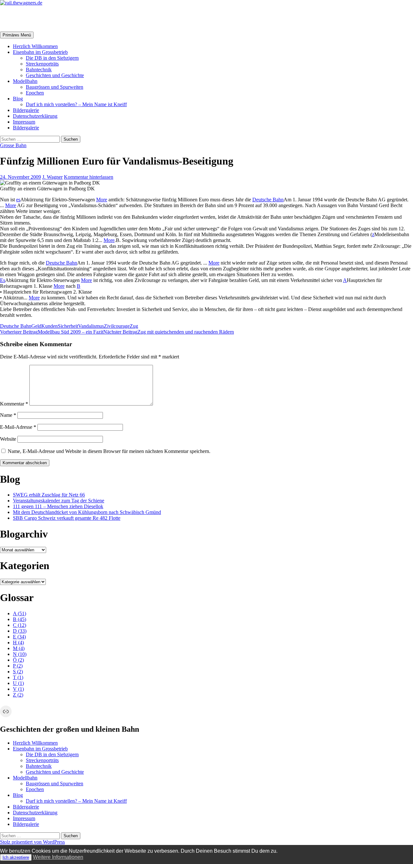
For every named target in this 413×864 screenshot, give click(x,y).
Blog (18, 98)
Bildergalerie (26, 110)
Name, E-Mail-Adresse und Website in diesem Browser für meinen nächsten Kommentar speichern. (109, 451)
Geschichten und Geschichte (55, 75)
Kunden (49, 326)
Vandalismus (91, 326)
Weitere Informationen (58, 857)
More (101, 199)
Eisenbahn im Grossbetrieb (40, 52)
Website (8, 439)
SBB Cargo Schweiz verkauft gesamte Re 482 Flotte (66, 518)
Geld (36, 326)
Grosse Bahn (13, 145)
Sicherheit (68, 326)
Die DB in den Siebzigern (52, 58)
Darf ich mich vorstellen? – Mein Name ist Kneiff (76, 104)
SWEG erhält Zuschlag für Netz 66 (49, 494)
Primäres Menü (17, 35)
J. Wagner (52, 177)
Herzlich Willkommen (35, 46)
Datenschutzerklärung (35, 116)
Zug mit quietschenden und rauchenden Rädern (168, 332)
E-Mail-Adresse (18, 427)
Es (2, 280)
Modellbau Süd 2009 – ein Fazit (51, 332)
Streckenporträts (42, 63)
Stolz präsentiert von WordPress (32, 842)
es (18, 199)
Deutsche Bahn (268, 199)
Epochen (35, 92)
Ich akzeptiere (16, 857)
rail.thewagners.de (40, 18)
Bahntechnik (39, 69)
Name (8, 415)
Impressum (24, 122)
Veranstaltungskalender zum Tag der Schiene (58, 500)
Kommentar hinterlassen (88, 177)
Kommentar (14, 404)
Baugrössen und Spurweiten (54, 87)
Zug (134, 326)
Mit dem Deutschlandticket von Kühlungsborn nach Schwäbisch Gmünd (87, 512)
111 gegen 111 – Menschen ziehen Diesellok (58, 506)
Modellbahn (25, 81)
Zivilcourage (117, 326)
